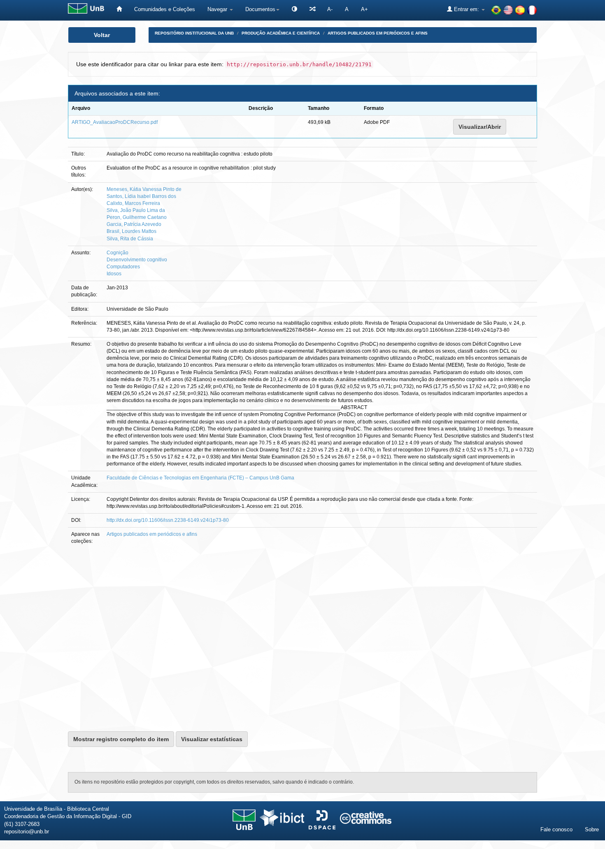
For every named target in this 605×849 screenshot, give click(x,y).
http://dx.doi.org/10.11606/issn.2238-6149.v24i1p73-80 (168, 520)
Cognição (117, 253)
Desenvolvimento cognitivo (137, 260)
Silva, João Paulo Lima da (136, 210)
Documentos (260, 9)
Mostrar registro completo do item (121, 739)
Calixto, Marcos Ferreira (133, 203)
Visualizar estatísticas (211, 739)
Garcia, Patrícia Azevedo (134, 224)
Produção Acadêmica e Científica (281, 33)
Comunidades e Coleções (164, 9)
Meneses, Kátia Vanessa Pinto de (144, 189)
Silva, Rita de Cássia (130, 239)
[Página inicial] (119, 9)
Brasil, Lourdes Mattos (131, 231)
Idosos (114, 274)
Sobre (592, 829)
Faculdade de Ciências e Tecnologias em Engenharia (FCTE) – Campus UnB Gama (200, 478)
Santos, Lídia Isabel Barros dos (141, 196)
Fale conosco (556, 829)
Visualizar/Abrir (479, 126)
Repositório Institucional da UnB (194, 33)
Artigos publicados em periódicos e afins (378, 33)
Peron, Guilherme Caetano (137, 217)
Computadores (123, 267)
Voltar (102, 35)
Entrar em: (466, 9)
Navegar (218, 9)
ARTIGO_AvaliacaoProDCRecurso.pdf (115, 122)
